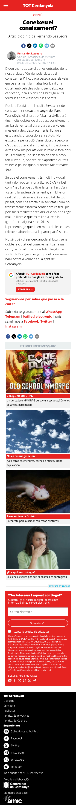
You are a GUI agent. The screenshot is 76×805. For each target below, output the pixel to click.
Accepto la (30, 631)
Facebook (31, 321)
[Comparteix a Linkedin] (35, 46)
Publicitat (9, 710)
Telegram (12, 316)
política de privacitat (37, 631)
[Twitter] (20, 680)
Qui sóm (9, 701)
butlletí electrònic (37, 316)
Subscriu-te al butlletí (24, 731)
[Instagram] (25, 680)
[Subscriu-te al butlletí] (10, 680)
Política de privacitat (16, 715)
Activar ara (24, 289)
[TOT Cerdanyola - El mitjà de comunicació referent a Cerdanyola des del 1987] (38, 5)
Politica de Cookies (15, 720)
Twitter (46, 321)
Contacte (9, 705)
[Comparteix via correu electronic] (52, 46)
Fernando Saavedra (29, 53)
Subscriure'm (38, 623)
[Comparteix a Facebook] (23, 46)
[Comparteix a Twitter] (29, 46)
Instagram (13, 326)
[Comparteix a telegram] (47, 46)
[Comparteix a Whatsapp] (41, 46)
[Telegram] (35, 680)
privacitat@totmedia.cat (30, 667)
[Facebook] (15, 680)
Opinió (38, 15)
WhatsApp (54, 311)
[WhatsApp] (30, 680)
